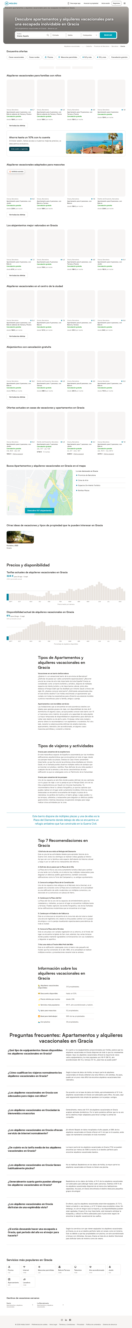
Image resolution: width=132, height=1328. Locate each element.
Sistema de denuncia (110, 1324)
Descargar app (75, 3)
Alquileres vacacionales (72, 46)
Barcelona (115, 46)
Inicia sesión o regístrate (19, 149)
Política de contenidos (93, 1324)
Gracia (122, 46)
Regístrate (116, 3)
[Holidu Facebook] (70, 1320)
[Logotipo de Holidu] (15, 3)
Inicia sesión (106, 3)
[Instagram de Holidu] (62, 1320)
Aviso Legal (53, 1324)
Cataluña (89, 46)
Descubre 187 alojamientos (39, 510)
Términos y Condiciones (67, 1324)
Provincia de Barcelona (101, 46)
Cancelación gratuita (119, 57)
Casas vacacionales (16, 57)
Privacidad (80, 1324)
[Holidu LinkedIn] (66, 1320)
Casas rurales (34, 57)
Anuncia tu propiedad (91, 3)
